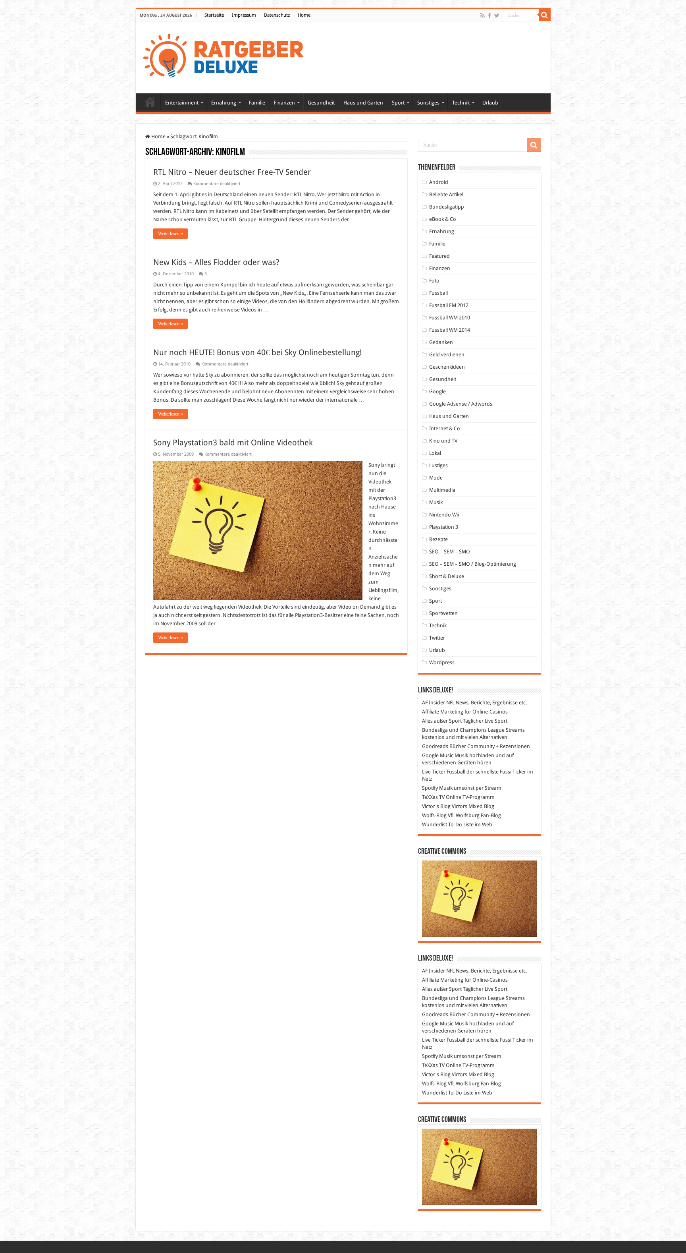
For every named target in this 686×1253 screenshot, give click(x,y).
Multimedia (442, 490)
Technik (461, 103)
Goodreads (435, 746)
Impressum (244, 15)
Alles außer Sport (442, 721)
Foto (434, 281)
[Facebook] (489, 15)
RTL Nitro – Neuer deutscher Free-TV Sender (232, 172)
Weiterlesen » (170, 233)
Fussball (438, 293)
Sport (398, 103)
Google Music (437, 755)
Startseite (214, 15)
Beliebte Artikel (446, 194)
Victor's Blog (436, 806)
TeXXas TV (433, 797)
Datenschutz (277, 15)
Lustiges (438, 465)
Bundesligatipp (446, 207)
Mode (436, 478)
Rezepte (438, 539)
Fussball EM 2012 (448, 305)
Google (437, 391)
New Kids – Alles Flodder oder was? (216, 262)
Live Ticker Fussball (443, 772)
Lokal (435, 453)
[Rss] (483, 15)
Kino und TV (443, 441)
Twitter (437, 638)
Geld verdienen (446, 355)
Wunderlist (434, 825)
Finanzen (284, 103)
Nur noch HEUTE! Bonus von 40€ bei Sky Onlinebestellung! (257, 352)
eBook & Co (442, 219)
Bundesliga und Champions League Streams (473, 730)
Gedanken (441, 342)
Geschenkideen (447, 367)
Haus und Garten (363, 103)
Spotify (430, 788)
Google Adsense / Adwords (460, 404)
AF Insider (433, 703)
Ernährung (223, 103)
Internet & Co (444, 428)
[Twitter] (496, 15)
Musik (436, 502)
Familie (257, 103)
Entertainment (181, 103)
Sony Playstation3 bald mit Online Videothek (233, 442)
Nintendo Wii (444, 515)
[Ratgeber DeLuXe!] (228, 56)
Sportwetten (443, 613)
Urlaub (490, 103)
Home (304, 15)
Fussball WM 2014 (449, 330)
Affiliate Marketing (442, 712)
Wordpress (442, 662)
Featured (439, 256)
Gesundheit (321, 103)
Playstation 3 (443, 527)
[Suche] (545, 15)
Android (438, 182)
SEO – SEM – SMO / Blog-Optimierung (472, 564)
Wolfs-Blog (434, 815)
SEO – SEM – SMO (449, 552)
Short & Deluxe (446, 576)
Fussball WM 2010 (449, 318)
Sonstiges (428, 103)
